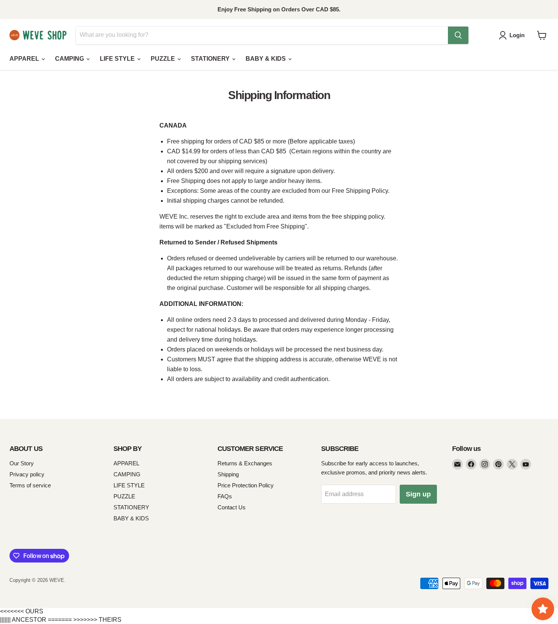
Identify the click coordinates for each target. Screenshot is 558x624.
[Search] (458, 35)
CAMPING (70, 58)
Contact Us (232, 507)
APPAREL (25, 58)
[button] (513, 35)
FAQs (225, 496)
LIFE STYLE (118, 58)
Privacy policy (26, 474)
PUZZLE (164, 58)
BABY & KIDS (266, 58)
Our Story (21, 463)
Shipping (228, 474)
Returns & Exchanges (245, 463)
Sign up (418, 494)
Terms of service (30, 485)
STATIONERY (211, 58)
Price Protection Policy (246, 485)
